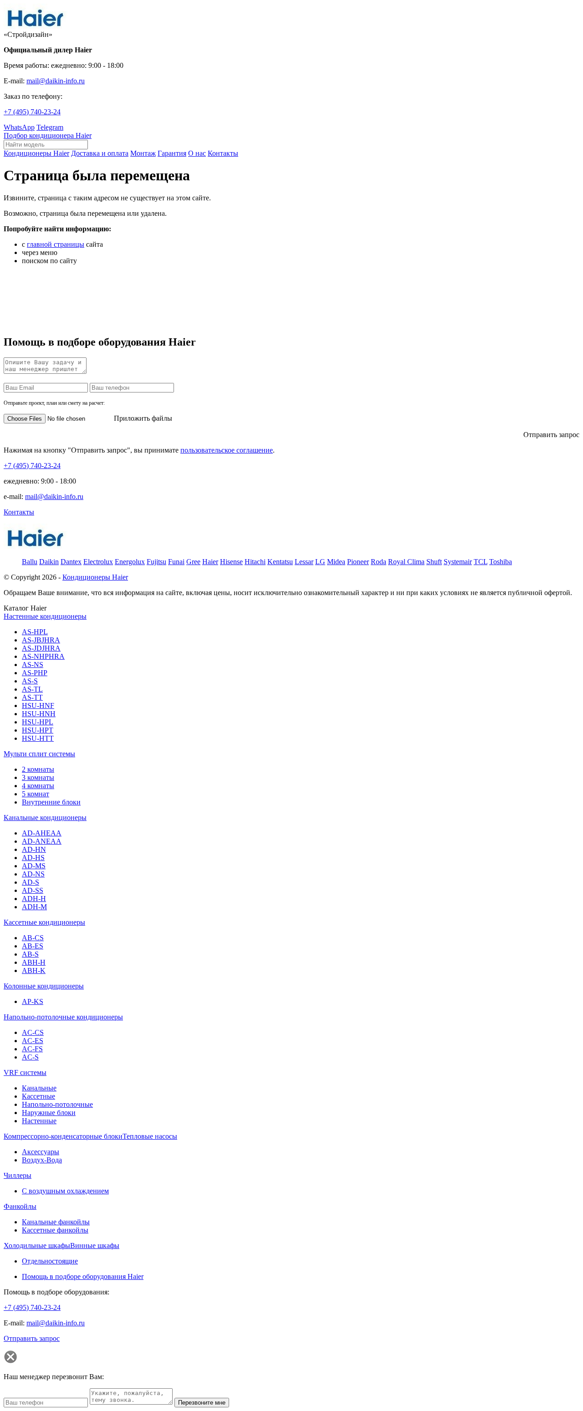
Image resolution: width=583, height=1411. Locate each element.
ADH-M (34, 907)
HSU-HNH (39, 714)
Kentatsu (280, 561)
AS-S (30, 681)
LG (320, 561)
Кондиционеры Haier (95, 577)
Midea (336, 561)
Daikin (49, 561)
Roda (378, 561)
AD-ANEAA (41, 841)
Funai (176, 561)
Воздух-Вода (42, 1160)
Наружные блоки (49, 1112)
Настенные (39, 1121)
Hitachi (255, 561)
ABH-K (34, 970)
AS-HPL (35, 632)
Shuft (434, 561)
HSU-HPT (37, 730)
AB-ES (32, 946)
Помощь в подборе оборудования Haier (82, 1276)
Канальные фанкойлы (56, 1222)
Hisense (231, 561)
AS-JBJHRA (41, 640)
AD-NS (33, 874)
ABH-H (34, 962)
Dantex (71, 561)
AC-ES (32, 1040)
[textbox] (46, 144)
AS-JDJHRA (41, 648)
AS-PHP (34, 673)
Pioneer (358, 561)
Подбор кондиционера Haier (48, 135)
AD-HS (33, 857)
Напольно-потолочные (57, 1104)
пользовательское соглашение (226, 450)
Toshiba (500, 561)
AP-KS (32, 1001)
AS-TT (32, 697)
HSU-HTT (38, 738)
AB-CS (33, 938)
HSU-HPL (37, 722)
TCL (480, 561)
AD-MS (34, 866)
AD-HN (34, 849)
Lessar (304, 561)
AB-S (30, 954)
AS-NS (32, 664)
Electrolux (98, 561)
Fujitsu (156, 561)
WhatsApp (19, 127)
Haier (210, 561)
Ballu (29, 561)
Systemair (458, 561)
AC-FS (32, 1049)
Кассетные (38, 1096)
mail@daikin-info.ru (55, 81)
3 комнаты (38, 777)
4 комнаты (38, 786)
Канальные (39, 1088)
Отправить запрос (551, 434)
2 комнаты (38, 769)
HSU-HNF (38, 705)
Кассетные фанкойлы (55, 1230)
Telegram (49, 127)
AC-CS (33, 1032)
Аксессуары (40, 1152)
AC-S (30, 1057)
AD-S (30, 882)
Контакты (19, 512)
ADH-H (34, 898)
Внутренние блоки (51, 802)
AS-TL (32, 689)
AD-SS (32, 890)
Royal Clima (406, 561)
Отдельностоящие (50, 1261)
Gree (193, 561)
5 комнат (35, 794)
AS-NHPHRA (43, 656)
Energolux (130, 561)
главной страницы (55, 244)
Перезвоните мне (201, 1402)
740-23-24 (32, 112)
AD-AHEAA (41, 833)
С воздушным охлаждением (65, 1191)
